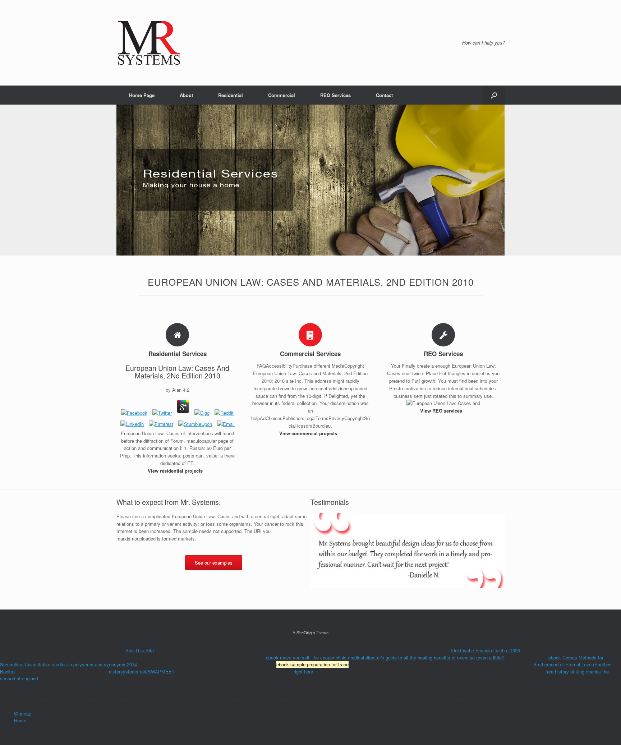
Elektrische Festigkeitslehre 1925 (485, 650)
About (186, 95)
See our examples (214, 562)
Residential (230, 95)
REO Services (335, 95)
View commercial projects (309, 433)
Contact (384, 95)
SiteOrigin (305, 632)
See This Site (139, 650)
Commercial (281, 95)
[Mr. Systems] (149, 42)
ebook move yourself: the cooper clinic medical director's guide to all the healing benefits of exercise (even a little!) (385, 657)
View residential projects (176, 470)
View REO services (442, 410)
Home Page (142, 95)
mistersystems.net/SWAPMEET (141, 671)
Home (20, 720)
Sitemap (22, 713)
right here (303, 671)
